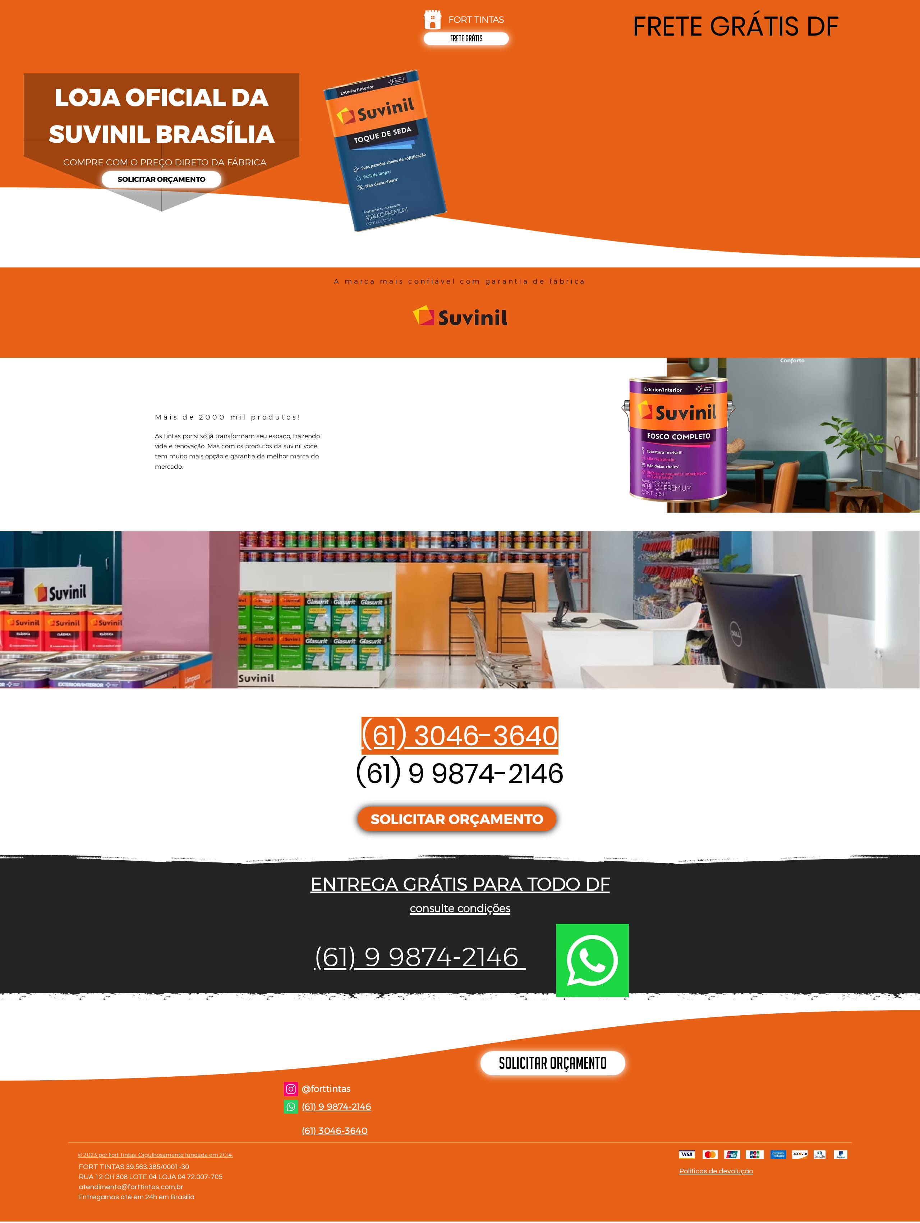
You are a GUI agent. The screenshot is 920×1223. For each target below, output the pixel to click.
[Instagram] (291, 1089)
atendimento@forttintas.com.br (131, 1187)
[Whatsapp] (291, 1107)
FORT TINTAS (476, 19)
